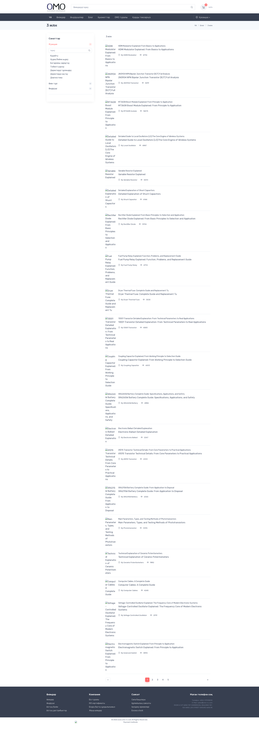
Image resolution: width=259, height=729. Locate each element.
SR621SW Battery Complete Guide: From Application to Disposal (146, 488)
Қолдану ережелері (140, 707)
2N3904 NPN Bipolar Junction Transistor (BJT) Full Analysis (144, 74)
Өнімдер (61, 17)
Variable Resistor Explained (130, 171)
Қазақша (203, 17)
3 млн (210, 25)
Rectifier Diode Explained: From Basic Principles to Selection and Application (151, 215)
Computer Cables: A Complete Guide (134, 581)
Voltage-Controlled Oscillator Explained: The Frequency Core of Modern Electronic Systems (158, 603)
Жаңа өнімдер (95, 710)
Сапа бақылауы (139, 699)
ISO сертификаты (97, 703)
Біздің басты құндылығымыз (102, 707)
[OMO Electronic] (56, 7)
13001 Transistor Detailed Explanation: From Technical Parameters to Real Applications (156, 318)
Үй (50, 17)
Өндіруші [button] (53, 88)
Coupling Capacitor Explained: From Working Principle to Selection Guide (149, 356)
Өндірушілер (76, 17)
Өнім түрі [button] (53, 83)
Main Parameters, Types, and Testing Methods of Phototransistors (147, 519)
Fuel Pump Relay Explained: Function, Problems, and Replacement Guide (149, 256)
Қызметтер (104, 17)
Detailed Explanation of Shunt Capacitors (136, 190)
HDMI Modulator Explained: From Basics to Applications (142, 46)
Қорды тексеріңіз (141, 17)
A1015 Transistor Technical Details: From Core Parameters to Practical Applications (154, 450)
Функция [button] (53, 44)
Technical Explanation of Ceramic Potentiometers (140, 553)
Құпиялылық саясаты (141, 703)
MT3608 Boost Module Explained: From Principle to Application (145, 102)
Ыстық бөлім (52, 707)
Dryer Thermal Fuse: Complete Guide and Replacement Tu (143, 290)
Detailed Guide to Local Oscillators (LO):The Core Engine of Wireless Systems (151, 136)
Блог (90, 17)
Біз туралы (94, 699)
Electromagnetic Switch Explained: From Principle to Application (146, 644)
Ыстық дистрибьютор (57, 710)
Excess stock (137, 710)
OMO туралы (121, 17)
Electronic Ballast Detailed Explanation (135, 428)
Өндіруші (50, 703)
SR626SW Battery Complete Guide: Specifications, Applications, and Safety (151, 394)
